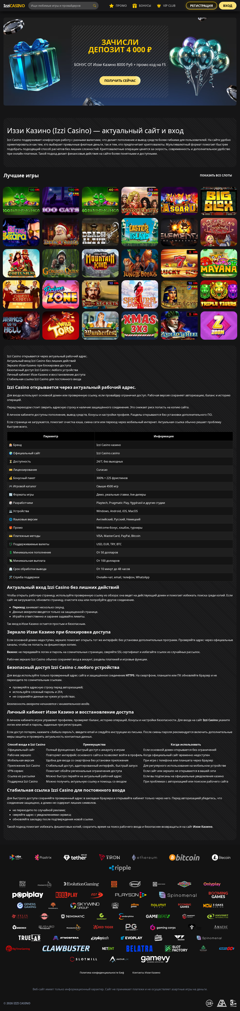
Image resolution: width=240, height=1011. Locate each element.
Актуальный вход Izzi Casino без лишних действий (41, 361)
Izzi (14, 5)
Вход (227, 6)
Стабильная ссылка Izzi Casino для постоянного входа (44, 379)
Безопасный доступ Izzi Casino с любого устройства (42, 370)
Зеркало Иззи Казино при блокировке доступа (39, 365)
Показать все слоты (216, 175)
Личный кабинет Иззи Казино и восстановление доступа (46, 374)
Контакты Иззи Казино (146, 972)
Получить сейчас (120, 80)
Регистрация (201, 6)
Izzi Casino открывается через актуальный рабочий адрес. (47, 356)
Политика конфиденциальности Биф (102, 972)
